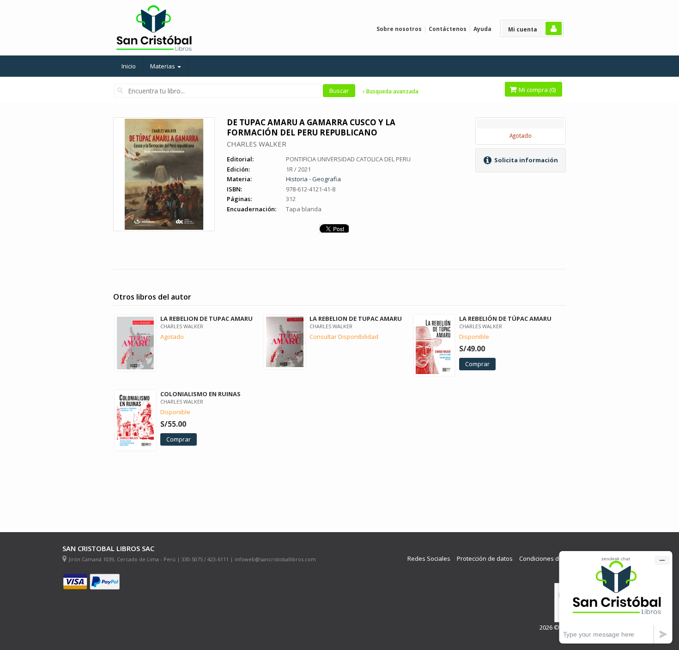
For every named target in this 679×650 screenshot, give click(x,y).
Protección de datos (485, 558)
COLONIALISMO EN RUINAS (200, 394)
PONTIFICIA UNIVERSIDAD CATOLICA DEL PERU (348, 159)
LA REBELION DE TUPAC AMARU (206, 318)
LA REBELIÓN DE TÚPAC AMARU (505, 318)
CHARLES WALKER (256, 143)
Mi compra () (536, 90)
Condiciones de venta (549, 558)
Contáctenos (448, 29)
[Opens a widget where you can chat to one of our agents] (616, 597)
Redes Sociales (428, 558)
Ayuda (482, 29)
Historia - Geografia (313, 179)
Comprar (477, 364)
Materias (163, 66)
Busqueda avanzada (391, 91)
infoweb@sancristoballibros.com (275, 559)
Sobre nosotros (399, 29)
